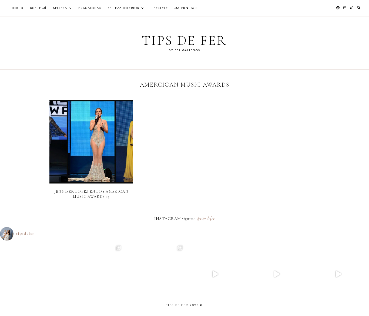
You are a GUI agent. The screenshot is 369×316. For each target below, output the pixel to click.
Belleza (60, 8)
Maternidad (186, 8)
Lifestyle (159, 8)
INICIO (18, 8)
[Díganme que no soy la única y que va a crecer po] (276, 274)
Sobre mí (38, 8)
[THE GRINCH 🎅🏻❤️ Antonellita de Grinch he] (338, 274)
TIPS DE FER (184, 40)
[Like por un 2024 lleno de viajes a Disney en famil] (215, 274)
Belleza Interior (123, 8)
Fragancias (89, 8)
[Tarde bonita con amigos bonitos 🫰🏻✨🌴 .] (92, 274)
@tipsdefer (206, 218)
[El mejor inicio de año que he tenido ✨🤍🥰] (154, 274)
